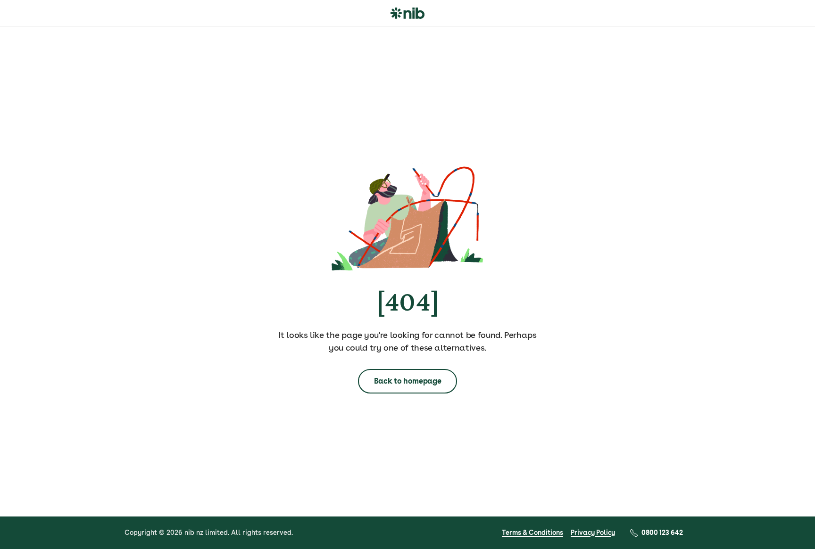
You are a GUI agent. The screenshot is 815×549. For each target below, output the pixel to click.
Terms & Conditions (532, 532)
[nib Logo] (407, 13)
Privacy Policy (593, 532)
